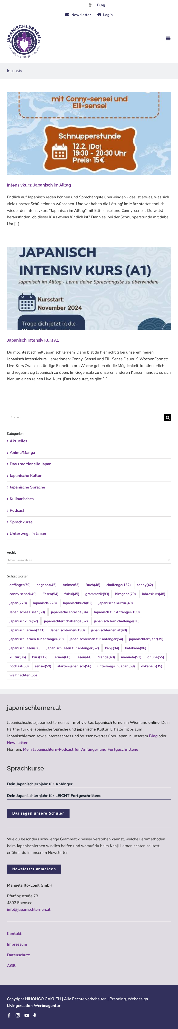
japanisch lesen (25, 648)
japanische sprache (69, 612)
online (155, 657)
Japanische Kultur (26, 475)
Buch (93, 585)
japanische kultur (116, 603)
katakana (135, 648)
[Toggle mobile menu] (168, 38)
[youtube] (27, 1015)
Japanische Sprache (27, 487)
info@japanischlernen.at (29, 909)
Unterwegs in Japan (28, 533)
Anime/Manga (22, 452)
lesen (84, 657)
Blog (101, 5)
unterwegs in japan (116, 666)
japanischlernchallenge (66, 621)
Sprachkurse (21, 522)
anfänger (20, 585)
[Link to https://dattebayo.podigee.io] (90, 5)
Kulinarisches (22, 498)
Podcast (17, 510)
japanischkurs (24, 621)
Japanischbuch (77, 603)
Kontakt (14, 933)
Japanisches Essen (27, 612)
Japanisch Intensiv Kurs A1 (33, 340)
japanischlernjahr (146, 639)
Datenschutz (18, 955)
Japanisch (45, 603)
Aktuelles (18, 441)
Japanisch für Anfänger (117, 612)
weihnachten (23, 675)
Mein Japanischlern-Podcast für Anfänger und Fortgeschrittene (80, 749)
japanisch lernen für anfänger (37, 639)
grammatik (97, 594)
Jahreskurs (153, 594)
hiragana (125, 594)
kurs (40, 657)
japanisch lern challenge (117, 621)
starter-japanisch (74, 666)
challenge (118, 585)
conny (145, 585)
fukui (71, 594)
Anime (71, 585)
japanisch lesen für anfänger (73, 648)
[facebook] (9, 1015)
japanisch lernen (27, 630)
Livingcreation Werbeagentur (33, 1005)
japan (18, 603)
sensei (43, 666)
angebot (47, 585)
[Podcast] (34, 1015)
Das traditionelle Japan (30, 464)
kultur (18, 657)
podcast (19, 666)
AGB (11, 965)
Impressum (17, 944)
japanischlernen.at (109, 630)
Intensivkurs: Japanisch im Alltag (39, 185)
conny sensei (23, 594)
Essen (50, 594)
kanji (112, 648)
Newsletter (17, 742)
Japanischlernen (68, 630)
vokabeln (151, 666)
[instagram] (18, 1015)
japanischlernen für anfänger (96, 639)
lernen (62, 657)
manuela (131, 657)
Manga (106, 657)
